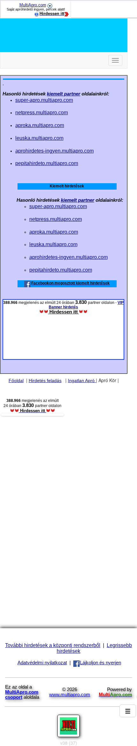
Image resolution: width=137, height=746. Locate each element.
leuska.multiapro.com (39, 138)
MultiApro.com (32, 5)
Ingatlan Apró (82, 380)
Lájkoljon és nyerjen (100, 662)
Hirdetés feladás (45, 380)
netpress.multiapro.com (41, 112)
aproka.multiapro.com (39, 125)
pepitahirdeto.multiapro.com (46, 163)
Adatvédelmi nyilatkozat (42, 662)
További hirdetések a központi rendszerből (52, 645)
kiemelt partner (63, 93)
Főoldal (16, 380)
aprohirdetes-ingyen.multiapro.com (54, 151)
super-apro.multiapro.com (44, 100)
